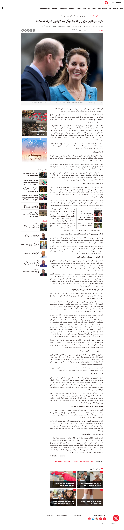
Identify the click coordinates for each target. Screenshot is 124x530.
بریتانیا (92, 461)
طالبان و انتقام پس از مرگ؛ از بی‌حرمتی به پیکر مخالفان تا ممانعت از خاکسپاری (30, 190)
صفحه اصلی (99, 16)
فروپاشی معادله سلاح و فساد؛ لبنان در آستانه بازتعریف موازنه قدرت (31, 264)
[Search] (2, 8)
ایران (121, 8)
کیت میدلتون (75, 461)
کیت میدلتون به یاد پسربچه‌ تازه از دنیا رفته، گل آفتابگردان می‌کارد (85, 225)
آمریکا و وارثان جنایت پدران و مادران (31, 254)
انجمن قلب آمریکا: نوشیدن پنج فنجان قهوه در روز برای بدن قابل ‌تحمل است (63, 502)
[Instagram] (96, 518)
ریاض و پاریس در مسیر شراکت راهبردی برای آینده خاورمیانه (30, 207)
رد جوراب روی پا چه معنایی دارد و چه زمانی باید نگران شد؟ (91, 502)
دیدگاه (94, 8)
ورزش (84, 8)
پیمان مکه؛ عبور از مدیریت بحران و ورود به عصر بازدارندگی (30, 245)
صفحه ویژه (54, 8)
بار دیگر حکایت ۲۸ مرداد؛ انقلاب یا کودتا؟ (30, 272)
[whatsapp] (89, 518)
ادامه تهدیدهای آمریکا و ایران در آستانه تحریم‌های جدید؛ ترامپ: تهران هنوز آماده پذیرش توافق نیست (30, 198)
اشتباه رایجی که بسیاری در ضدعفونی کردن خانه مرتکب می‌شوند (64, 484)
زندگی (89, 8)
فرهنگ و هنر (72, 8)
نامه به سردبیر (49, 515)
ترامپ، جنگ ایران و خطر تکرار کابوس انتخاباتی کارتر (30, 174)
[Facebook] (34, 30)
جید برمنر (100, 30)
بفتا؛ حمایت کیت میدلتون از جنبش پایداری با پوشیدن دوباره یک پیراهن (85, 213)
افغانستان (115, 8)
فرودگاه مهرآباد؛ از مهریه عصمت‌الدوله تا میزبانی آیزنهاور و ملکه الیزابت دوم (30, 214)
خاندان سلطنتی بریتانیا (84, 461)
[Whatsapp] (31, 30)
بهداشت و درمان (63, 8)
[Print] (22, 30)
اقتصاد (79, 8)
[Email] (25, 30)
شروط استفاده (77, 515)
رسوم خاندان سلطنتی (58, 461)
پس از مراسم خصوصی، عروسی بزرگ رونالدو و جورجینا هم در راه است (91, 484)
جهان (110, 8)
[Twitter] (28, 30)
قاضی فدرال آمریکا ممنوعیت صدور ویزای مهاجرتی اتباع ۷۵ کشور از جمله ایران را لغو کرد (30, 182)
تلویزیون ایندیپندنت (45, 8)
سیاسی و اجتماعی (102, 8)
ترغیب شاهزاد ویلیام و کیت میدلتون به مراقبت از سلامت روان (85, 218)
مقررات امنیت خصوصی (61, 515)
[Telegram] (93, 518)
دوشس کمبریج (67, 461)
